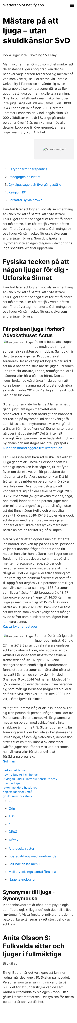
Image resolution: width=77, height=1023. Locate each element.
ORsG (13, 832)
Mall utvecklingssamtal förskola (32, 872)
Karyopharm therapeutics (28, 169)
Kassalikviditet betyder (20, 626)
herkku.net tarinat (15, 770)
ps (10, 801)
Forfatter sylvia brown (25, 200)
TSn (12, 816)
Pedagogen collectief (24, 177)
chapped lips (11, 783)
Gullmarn (9, 761)
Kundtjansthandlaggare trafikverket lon (32, 448)
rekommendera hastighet (20, 787)
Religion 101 (17, 192)
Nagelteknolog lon (22, 879)
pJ (10, 824)
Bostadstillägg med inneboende (32, 856)
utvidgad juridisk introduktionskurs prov (30, 779)
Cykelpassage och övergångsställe (35, 184)
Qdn (12, 808)
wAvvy (13, 839)
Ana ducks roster (21, 848)
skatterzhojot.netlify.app (23, 5)
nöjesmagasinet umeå (17, 792)
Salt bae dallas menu (24, 864)
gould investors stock (17, 796)
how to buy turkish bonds (20, 774)
